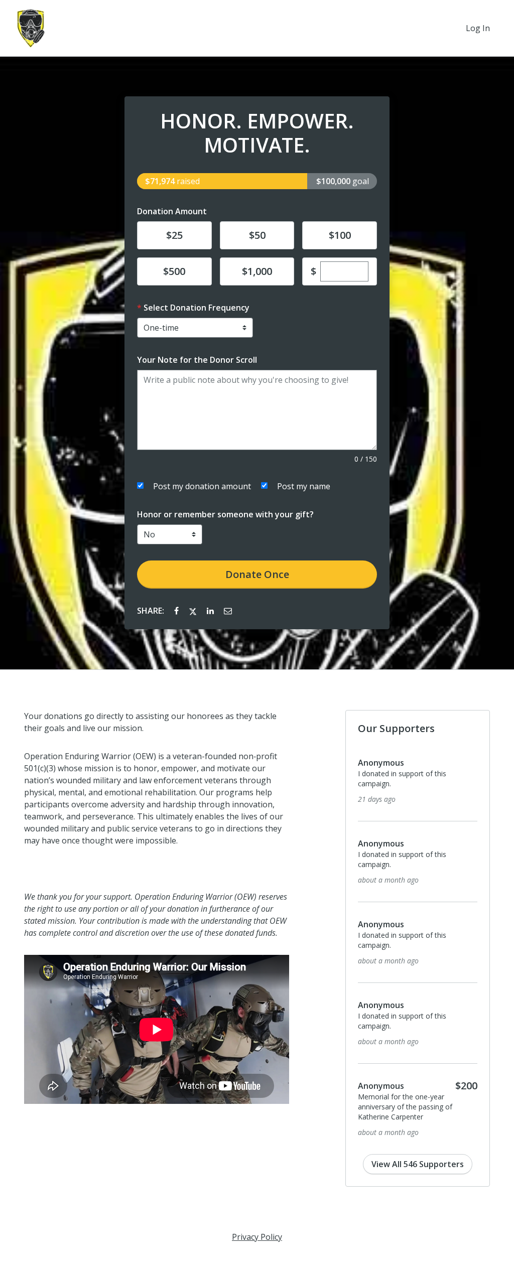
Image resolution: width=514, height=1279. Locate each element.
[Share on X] (194, 610)
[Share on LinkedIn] (211, 610)
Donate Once (257, 574)
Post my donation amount (202, 486)
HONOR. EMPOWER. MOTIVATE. (257, 133)
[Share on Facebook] (177, 610)
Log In (478, 28)
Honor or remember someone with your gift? (225, 514)
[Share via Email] (228, 610)
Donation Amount (172, 211)
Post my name (303, 486)
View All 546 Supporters (417, 1164)
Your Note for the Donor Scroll (197, 359)
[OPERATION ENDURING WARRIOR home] (30, 28)
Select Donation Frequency (196, 307)
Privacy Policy (257, 1236)
